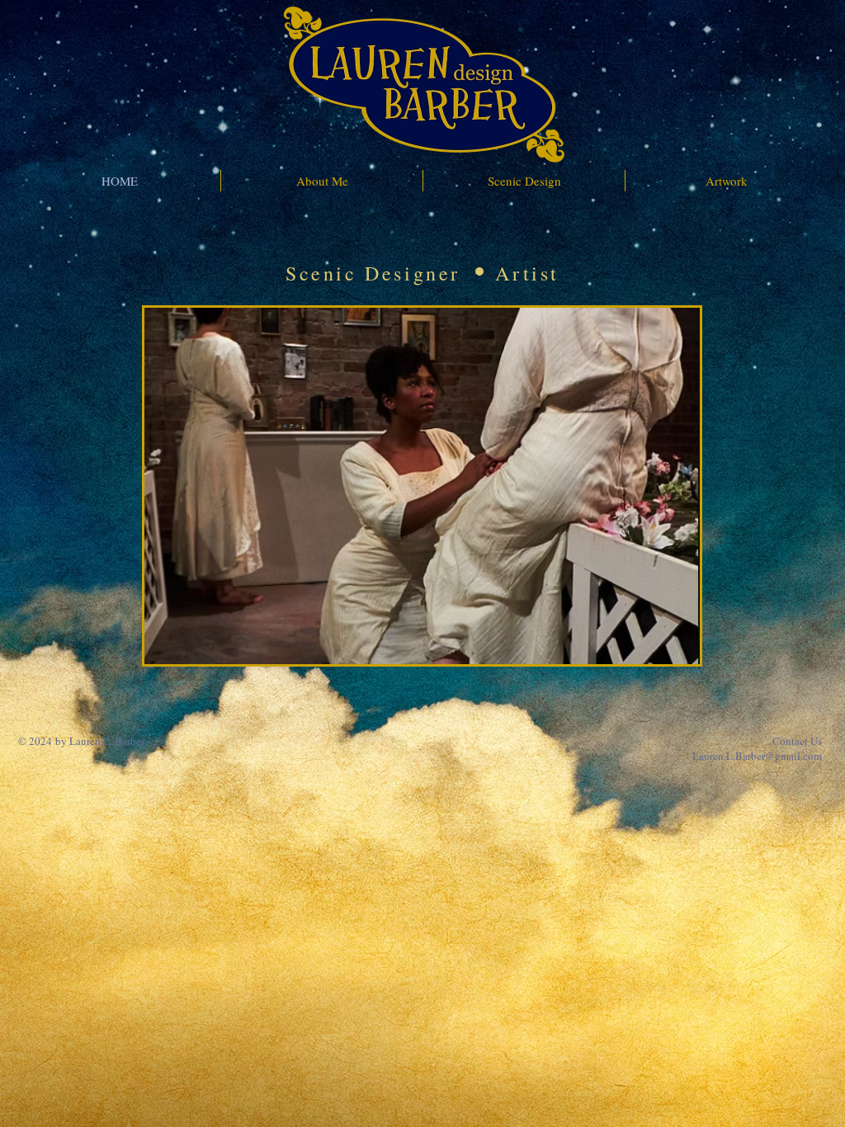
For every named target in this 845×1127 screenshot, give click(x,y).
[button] (422, 486)
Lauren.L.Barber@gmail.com (757, 755)
